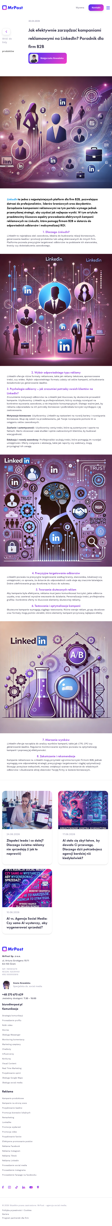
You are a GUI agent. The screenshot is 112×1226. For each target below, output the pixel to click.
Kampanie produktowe (13, 1098)
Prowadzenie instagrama (14, 1170)
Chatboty (6, 1049)
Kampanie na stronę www (14, 1103)
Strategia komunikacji (12, 1016)
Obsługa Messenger (11, 1035)
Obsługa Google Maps (12, 1078)
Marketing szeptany (11, 1044)
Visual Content (9, 1063)
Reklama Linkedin (10, 1160)
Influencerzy (8, 1054)
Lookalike (6, 1122)
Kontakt (96, 7)
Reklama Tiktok (9, 1156)
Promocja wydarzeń (11, 1127)
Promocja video (9, 1132)
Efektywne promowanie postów (17, 1141)
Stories (5, 1030)
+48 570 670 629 (12, 994)
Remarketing (8, 1117)
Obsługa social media (12, 1082)
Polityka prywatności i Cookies (16, 1210)
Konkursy (6, 1059)
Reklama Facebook (11, 1146)
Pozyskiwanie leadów (12, 1108)
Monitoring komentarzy (13, 1039)
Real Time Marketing (11, 1068)
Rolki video (7, 1025)
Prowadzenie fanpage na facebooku (19, 1175)
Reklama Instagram (11, 1151)
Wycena (80, 7)
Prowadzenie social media (15, 1165)
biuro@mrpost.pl (12, 1004)
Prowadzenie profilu (11, 1020)
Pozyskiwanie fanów (11, 1136)
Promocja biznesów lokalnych (16, 1113)
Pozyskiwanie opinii (11, 1073)
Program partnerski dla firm (15, 1218)
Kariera (5, 1214)
